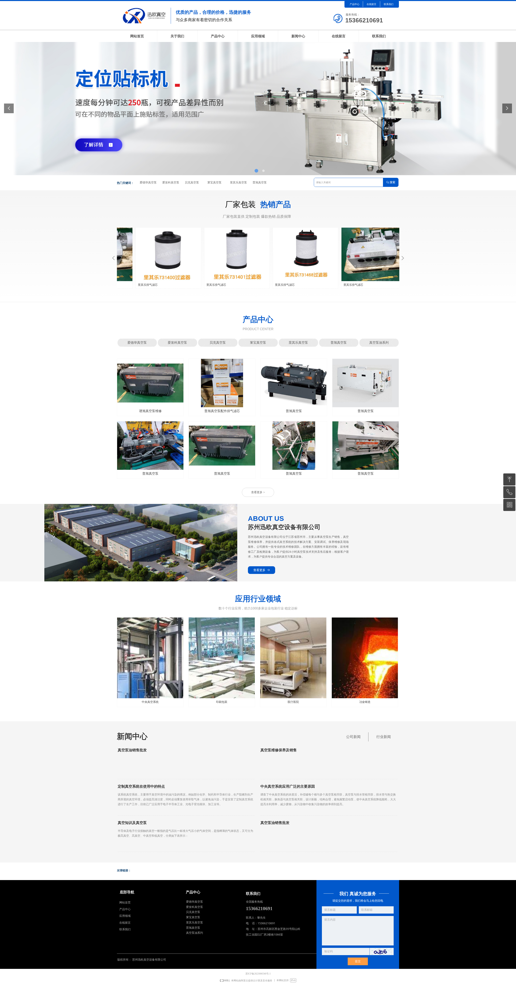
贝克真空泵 (192, 182)
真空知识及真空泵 (132, 823)
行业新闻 (383, 737)
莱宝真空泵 (214, 182)
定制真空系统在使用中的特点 (141, 786)
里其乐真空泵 (238, 182)
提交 (358, 961)
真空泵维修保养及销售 (278, 750)
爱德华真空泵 (148, 182)
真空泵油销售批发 (132, 750)
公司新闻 (353, 737)
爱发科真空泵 (170, 182)
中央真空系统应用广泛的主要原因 (287, 786)
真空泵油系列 (379, 342)
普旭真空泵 (260, 182)
